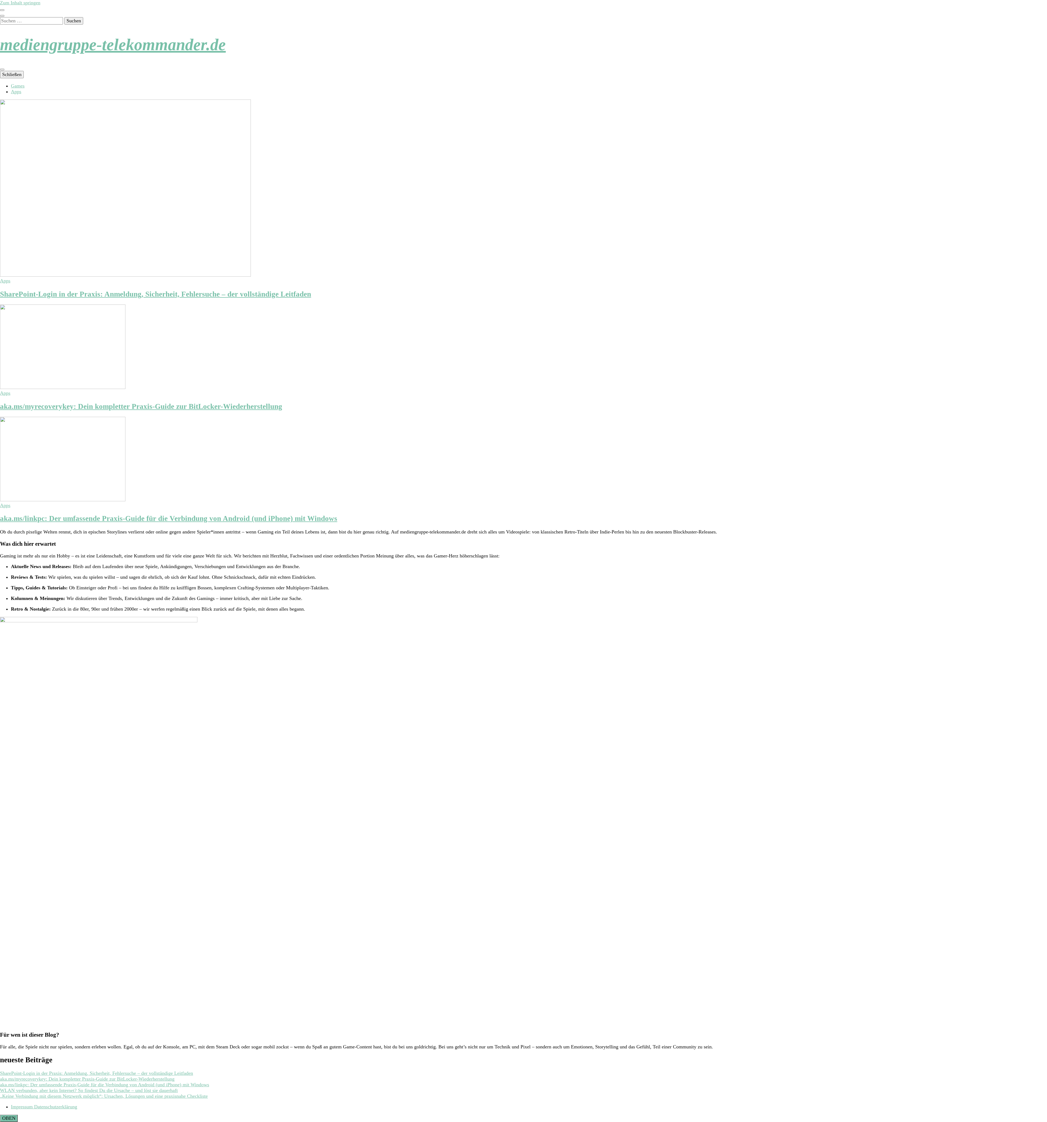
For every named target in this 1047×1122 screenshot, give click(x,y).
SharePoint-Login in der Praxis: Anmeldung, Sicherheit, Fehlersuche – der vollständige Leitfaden (155, 294)
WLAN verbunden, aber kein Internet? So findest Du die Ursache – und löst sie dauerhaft (89, 1090)
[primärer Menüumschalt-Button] (2, 69)
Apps (16, 91)
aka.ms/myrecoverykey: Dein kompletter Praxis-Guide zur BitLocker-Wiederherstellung (141, 406)
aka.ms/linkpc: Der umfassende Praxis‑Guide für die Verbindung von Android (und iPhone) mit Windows (168, 518)
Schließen (12, 74)
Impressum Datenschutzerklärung (44, 1106)
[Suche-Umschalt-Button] (2, 16)
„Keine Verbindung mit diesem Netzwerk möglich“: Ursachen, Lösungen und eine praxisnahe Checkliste (104, 1096)
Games (18, 86)
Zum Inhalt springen (20, 2)
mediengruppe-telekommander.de (113, 45)
